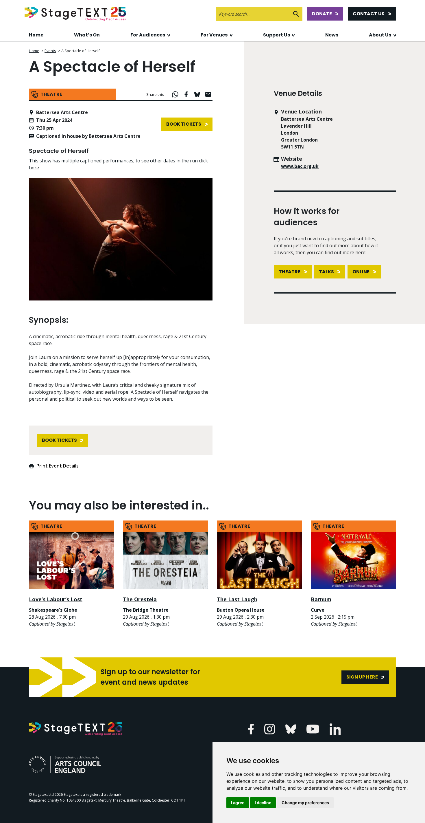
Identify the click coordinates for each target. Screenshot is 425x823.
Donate (322, 13)
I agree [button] (237, 802)
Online (360, 271)
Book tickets (183, 124)
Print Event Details (57, 466)
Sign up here (362, 677)
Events (50, 50)
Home (36, 35)
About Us (380, 35)
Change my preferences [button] (305, 802)
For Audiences (147, 35)
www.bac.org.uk (300, 166)
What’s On (87, 35)
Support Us (276, 35)
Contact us (369, 13)
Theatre (289, 271)
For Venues (214, 35)
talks (326, 271)
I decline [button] (263, 802)
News (331, 35)
